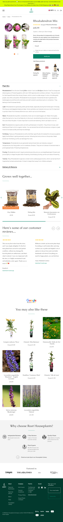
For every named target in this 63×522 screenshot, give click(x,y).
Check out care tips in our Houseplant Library (34, 457)
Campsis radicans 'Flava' (11, 342)
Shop (8, 16)
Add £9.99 (35, 75)
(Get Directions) (32, 494)
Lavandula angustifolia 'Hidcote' (31, 411)
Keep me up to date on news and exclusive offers (47, 51)
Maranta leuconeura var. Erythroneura (52, 213)
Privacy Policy (22, 495)
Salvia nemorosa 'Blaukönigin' (11, 411)
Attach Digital (5, 514)
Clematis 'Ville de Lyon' (51, 375)
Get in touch (21, 487)
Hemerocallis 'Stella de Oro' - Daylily (51, 343)
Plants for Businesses (11, 488)
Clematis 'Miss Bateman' (31, 342)
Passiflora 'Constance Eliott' (31, 375)
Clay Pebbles (11, 212)
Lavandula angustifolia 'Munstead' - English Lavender (11, 377)
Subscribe (53, 496)
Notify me (47, 56)
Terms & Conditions (21, 491)
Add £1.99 (45, 78)
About (9, 496)
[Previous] (1, 198)
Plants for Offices (10, 492)
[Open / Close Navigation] (3, 10)
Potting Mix (31, 212)
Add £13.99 (54, 78)
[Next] (62, 198)
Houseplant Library (11, 503)
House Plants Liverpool (21, 498)
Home (3, 16)
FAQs (9, 499)
